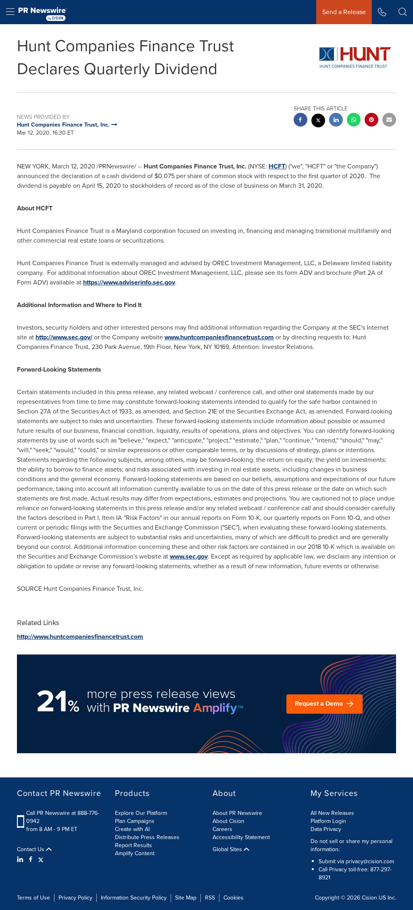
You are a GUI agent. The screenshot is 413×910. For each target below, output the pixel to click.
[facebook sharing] (300, 121)
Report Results (133, 845)
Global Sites (228, 850)
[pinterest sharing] (371, 121)
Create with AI (132, 829)
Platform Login (328, 821)
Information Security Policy (134, 897)
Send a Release (344, 12)
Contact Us (31, 850)
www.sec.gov (189, 556)
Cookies (233, 897)
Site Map (185, 897)
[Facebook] (30, 860)
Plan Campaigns (134, 821)
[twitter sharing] (318, 121)
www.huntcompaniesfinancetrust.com (219, 337)
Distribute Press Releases (147, 837)
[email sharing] (389, 121)
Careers (222, 829)
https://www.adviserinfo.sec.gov (129, 282)
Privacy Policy (75, 897)
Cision (369, 897)
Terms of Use (33, 897)
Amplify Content (134, 853)
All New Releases (332, 813)
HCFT (277, 166)
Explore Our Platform (141, 813)
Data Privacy (326, 829)
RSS (210, 897)
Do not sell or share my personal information (351, 845)
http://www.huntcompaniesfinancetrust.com (80, 636)
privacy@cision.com (370, 861)
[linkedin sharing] (336, 121)
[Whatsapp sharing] (354, 121)
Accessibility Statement (241, 837)
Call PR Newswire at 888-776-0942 (62, 817)
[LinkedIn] (21, 860)
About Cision (228, 821)
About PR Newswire (237, 813)
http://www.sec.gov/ (63, 337)
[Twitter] (41, 860)
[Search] (402, 12)
